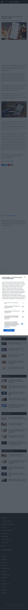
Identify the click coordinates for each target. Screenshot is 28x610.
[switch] (22, 306)
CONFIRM (9, 330)
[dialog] (14, 305)
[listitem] (14, 303)
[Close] (25, 277)
